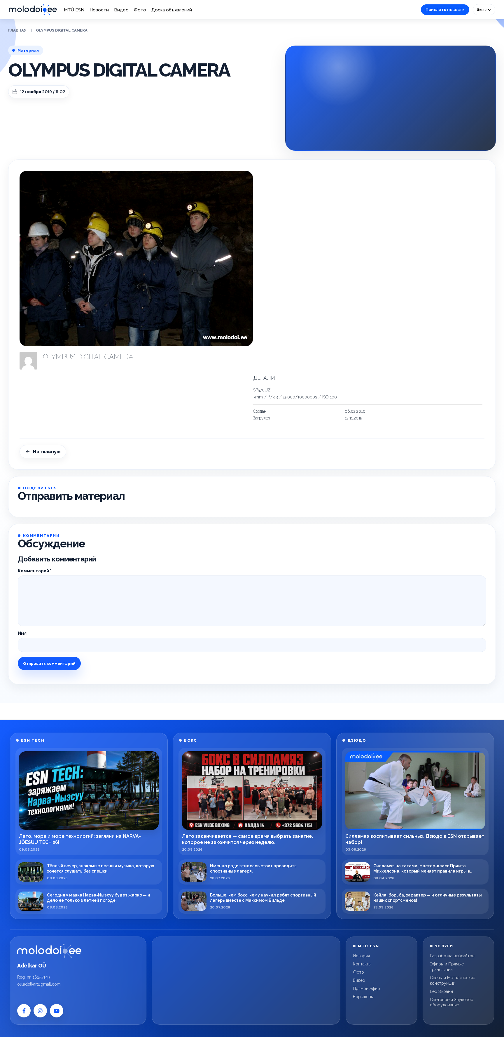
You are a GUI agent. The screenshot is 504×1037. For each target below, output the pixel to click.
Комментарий (34, 570)
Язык (482, 9)
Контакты (362, 964)
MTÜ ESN (74, 10)
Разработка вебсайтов (452, 955)
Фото (140, 10)
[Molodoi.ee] (49, 951)
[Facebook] (24, 1010)
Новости (99, 10)
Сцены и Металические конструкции (452, 980)
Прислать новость (445, 9)
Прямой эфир (366, 988)
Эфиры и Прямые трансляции (447, 967)
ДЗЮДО (356, 740)
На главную (47, 452)
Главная (17, 30)
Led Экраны (441, 991)
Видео (121, 10)
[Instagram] (40, 1010)
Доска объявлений (171, 10)
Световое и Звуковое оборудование (451, 1002)
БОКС (190, 740)
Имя (22, 633)
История (361, 955)
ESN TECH (32, 740)
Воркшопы (363, 996)
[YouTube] (56, 1010)
